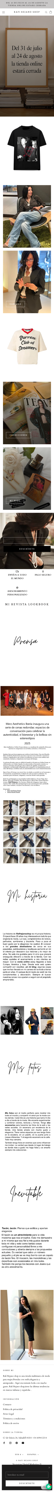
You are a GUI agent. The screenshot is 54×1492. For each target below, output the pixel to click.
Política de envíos (11, 1423)
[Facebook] (4, 1442)
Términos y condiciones (14, 1418)
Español (32, 1454)
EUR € (18, 1454)
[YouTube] (23, 1442)
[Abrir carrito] (51, 12)
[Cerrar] (49, 1467)
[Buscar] (46, 12)
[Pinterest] (17, 1442)
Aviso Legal (8, 1413)
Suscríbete (27, 1483)
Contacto (7, 1404)
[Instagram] (10, 1442)
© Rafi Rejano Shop (27, 1460)
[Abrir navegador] (3, 12)
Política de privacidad (12, 1409)
